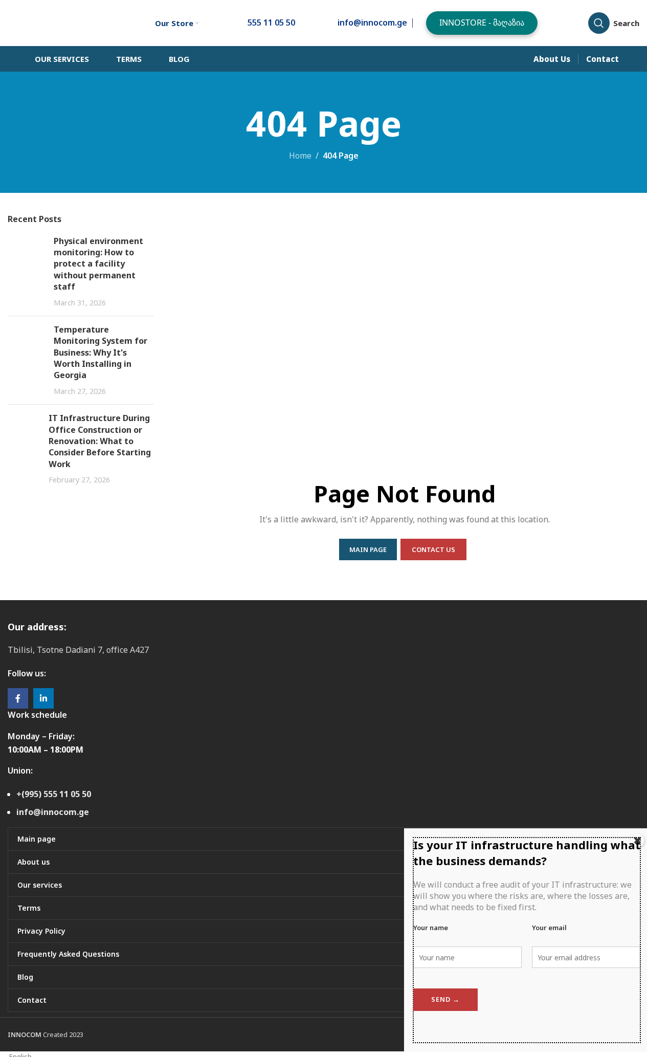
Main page (368, 549)
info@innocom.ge (52, 812)
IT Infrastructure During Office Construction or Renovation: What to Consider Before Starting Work (100, 441)
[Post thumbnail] (27, 271)
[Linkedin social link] (43, 698)
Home (300, 155)
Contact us (433, 549)
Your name (430, 927)
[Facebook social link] (18, 698)
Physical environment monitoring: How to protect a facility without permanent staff (98, 264)
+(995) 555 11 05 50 (53, 794)
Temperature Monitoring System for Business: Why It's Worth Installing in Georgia (100, 352)
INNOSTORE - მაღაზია (481, 22)
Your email (549, 927)
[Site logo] (64, 22)
